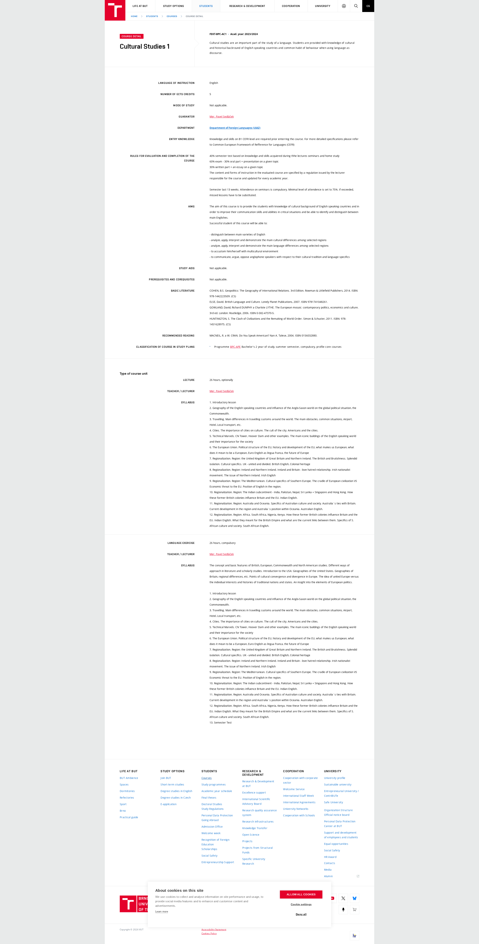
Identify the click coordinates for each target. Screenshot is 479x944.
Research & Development (247, 5)
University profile (334, 778)
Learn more (161, 911)
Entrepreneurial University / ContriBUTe (341, 793)
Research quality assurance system (259, 813)
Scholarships (209, 849)
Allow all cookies (301, 894)
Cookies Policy (209, 933)
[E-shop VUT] (354, 909)
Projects (247, 841)
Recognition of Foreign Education (215, 842)
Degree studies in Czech (176, 797)
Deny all (301, 914)
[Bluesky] (354, 898)
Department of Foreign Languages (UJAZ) (235, 128)
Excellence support (254, 792)
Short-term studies (172, 784)
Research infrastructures (258, 821)
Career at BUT (333, 826)
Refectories (127, 797)
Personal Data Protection (217, 815)
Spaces (124, 784)
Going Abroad (210, 820)
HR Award (330, 857)
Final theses (209, 797)
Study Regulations (213, 809)
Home (134, 16)
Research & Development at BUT (258, 783)
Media (328, 869)
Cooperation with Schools (299, 815)
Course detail (194, 16)
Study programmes (214, 784)
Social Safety (210, 855)
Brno (123, 810)
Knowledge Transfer (254, 828)
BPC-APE (235, 346)
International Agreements (299, 802)
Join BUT (166, 778)
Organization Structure (338, 810)
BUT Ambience (129, 778)
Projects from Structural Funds (257, 850)
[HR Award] (354, 935)
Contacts (329, 863)
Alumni (328, 876)
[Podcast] (343, 909)
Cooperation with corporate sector (300, 780)
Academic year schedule (217, 791)
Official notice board (337, 815)
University (322, 5)
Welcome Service (294, 789)
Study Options (173, 5)
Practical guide (129, 817)
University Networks (295, 809)
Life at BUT (140, 5)
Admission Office (212, 826)
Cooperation (291, 5)
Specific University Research (253, 861)
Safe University (333, 802)
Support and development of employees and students (341, 835)
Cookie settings (301, 904)
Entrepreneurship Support (218, 862)
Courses (172, 16)
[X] (343, 898)
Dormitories (127, 791)
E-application (168, 804)
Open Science (250, 834)
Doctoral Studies (212, 804)
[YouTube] (332, 898)
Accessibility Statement (214, 929)
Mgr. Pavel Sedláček (222, 116)
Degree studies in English (176, 791)
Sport (123, 804)
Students (206, 5)
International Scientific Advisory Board (256, 801)
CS (368, 5)
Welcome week (211, 833)
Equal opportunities (336, 844)
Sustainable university (337, 784)
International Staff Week (298, 795)
